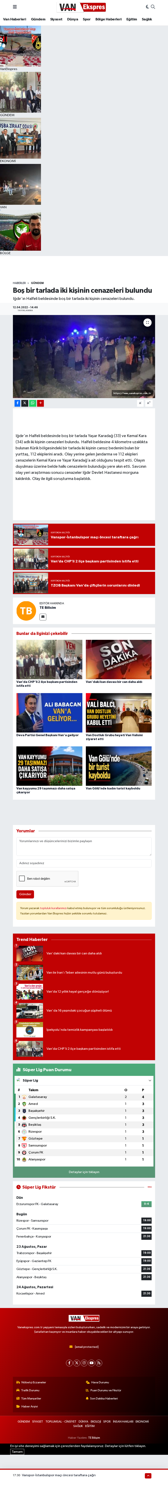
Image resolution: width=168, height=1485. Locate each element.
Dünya (72, 19)
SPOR (107, 1421)
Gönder (25, 894)
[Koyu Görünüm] (147, 7)
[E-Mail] (43, 617)
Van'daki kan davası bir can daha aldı (114, 682)
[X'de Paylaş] (24, 403)
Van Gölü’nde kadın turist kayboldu (113, 788)
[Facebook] (69, 1363)
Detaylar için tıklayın (84, 1172)
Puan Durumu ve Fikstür (106, 1390)
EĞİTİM (90, 1426)
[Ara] (153, 7)
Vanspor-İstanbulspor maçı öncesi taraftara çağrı (59, 1475)
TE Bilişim (94, 1437)
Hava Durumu (100, 1382)
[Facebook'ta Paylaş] (17, 403)
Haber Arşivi (30, 1406)
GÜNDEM (37, 283)
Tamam (17, 1452)
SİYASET (37, 1421)
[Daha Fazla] (40, 403)
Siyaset (56, 19)
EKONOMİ (142, 1421)
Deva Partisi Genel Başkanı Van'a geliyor (47, 735)
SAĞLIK (78, 1426)
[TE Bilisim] (26, 610)
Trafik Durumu (30, 1390)
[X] (76, 1363)
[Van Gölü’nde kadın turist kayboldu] (119, 766)
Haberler (19, 283)
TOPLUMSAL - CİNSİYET (60, 1421)
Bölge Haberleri (108, 19)
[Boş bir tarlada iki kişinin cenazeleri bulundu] (84, 356)
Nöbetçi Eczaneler (34, 1382)
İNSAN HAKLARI (123, 1421)
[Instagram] (84, 1363)
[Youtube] (91, 1363)
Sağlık (147, 19)
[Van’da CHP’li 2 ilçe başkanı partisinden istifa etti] (49, 659)
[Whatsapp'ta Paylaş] (32, 403)
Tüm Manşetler (31, 1398)
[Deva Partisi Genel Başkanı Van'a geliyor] (49, 712)
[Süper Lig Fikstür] (150, 1187)
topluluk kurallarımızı (53, 908)
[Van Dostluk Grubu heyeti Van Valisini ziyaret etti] (119, 712)
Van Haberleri (14, 19)
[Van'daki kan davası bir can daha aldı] (119, 659)
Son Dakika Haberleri (104, 1398)
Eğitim (131, 19)
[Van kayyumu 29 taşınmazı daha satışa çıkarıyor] (49, 766)
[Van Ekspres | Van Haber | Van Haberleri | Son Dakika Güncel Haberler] (81, 7)
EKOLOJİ (96, 1421)
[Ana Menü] (15, 7)
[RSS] (98, 1363)
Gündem (38, 19)
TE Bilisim (48, 608)
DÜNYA (83, 1421)
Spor (87, 19)
